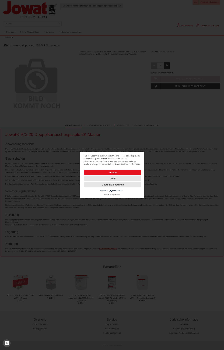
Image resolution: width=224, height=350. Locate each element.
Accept (112, 172)
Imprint (106, 194)
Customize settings (113, 184)
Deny (113, 178)
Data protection (115, 194)
